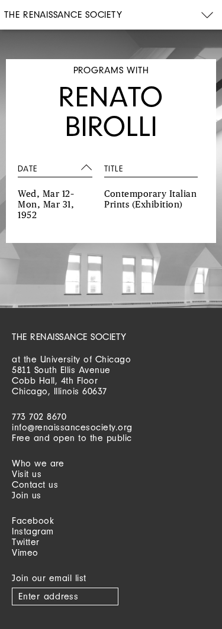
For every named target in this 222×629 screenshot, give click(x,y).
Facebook (33, 520)
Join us (26, 495)
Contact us (35, 484)
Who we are (38, 463)
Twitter (26, 541)
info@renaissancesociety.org (72, 427)
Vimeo (25, 552)
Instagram (33, 531)
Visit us (26, 473)
